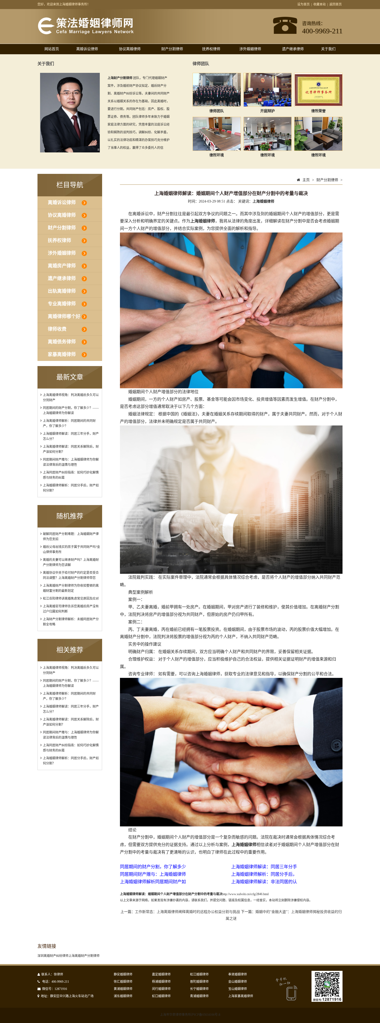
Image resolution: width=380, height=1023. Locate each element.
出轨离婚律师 (62, 291)
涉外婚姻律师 (250, 49)
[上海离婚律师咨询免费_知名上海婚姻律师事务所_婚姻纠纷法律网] (85, 33)
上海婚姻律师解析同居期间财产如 (153, 881)
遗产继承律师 (293, 49)
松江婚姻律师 (199, 974)
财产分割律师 (172, 49)
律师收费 (57, 329)
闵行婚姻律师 (161, 989)
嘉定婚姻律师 (161, 974)
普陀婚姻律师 (199, 981)
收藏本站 (319, 4)
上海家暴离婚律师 (240, 996)
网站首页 (51, 49)
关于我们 (328, 49)
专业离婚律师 (62, 303)
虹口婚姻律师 (161, 996)
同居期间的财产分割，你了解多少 (153, 866)
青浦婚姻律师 (199, 996)
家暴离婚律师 (62, 354)
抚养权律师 (211, 49)
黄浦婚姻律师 (123, 989)
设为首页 (303, 4)
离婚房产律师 (62, 265)
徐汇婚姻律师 (123, 981)
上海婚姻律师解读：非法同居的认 (264, 881)
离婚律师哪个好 (64, 316)
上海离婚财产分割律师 (84, 956)
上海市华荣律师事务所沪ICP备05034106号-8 (190, 1015)
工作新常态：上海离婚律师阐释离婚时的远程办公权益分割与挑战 (187, 912)
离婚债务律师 (62, 341)
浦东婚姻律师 (123, 996)
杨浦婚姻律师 (161, 981)
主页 (306, 180)
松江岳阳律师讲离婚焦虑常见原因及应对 (71, 598)
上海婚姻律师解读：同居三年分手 (264, 866)
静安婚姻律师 (123, 974)
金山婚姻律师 (237, 981)
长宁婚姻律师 (199, 989)
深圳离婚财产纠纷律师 (53, 956)
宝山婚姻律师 (237, 989)
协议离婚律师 (130, 49)
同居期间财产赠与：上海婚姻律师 (153, 874)
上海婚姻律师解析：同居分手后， (264, 874)
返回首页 (335, 4)
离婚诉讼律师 (87, 49)
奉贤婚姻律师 (237, 974)
